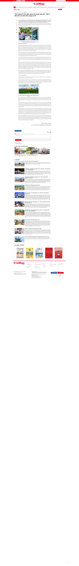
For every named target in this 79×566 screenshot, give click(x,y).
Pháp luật (45, 7)
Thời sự (17, 7)
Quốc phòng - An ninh (40, 7)
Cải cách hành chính (29, 7)
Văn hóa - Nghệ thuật (51, 7)
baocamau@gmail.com (36, 276)
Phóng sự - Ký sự (17, 9)
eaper (31, 0)
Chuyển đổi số (35, 7)
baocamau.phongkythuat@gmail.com (37, 277)
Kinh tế (23, 7)
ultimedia (27, 0)
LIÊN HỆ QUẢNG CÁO (37, 267)
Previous (14, 251)
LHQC (34, 0)
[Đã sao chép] (16, 30)
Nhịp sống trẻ (62, 7)
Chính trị (20, 7)
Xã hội (25, 7)
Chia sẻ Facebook (18, 130)
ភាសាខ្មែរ (14, 0)
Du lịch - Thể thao (57, 7)
